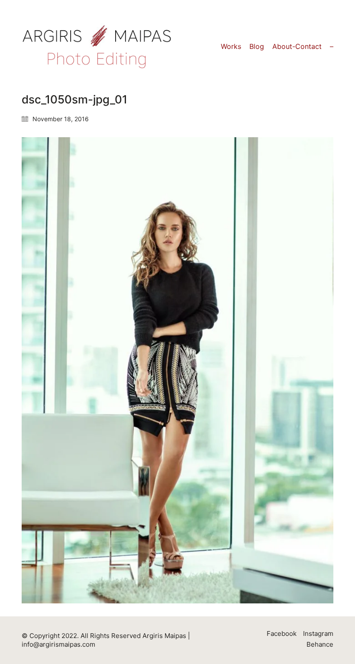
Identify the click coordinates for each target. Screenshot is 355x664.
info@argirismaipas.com (58, 644)
